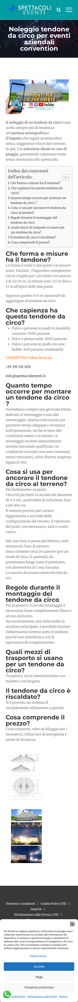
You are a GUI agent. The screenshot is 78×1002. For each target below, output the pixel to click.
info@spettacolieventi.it (26, 376)
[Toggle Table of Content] (64, 177)
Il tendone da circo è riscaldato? (33, 237)
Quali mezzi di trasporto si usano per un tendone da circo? (38, 230)
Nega (39, 977)
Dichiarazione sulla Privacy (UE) (36, 914)
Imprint (63, 996)
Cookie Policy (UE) (53, 903)
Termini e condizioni (20, 903)
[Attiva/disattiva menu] (69, 10)
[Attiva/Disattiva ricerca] (59, 9)
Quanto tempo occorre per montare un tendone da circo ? (38, 200)
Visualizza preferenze (39, 987)
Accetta (39, 966)
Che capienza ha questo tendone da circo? (36, 190)
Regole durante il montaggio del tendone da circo (34, 220)
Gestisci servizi (38, 955)
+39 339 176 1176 (18, 367)
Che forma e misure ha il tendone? (35, 183)
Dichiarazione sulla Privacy (42, 996)
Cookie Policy (18, 996)
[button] (72, 924)
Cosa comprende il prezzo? (30, 242)
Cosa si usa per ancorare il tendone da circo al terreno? (38, 210)
